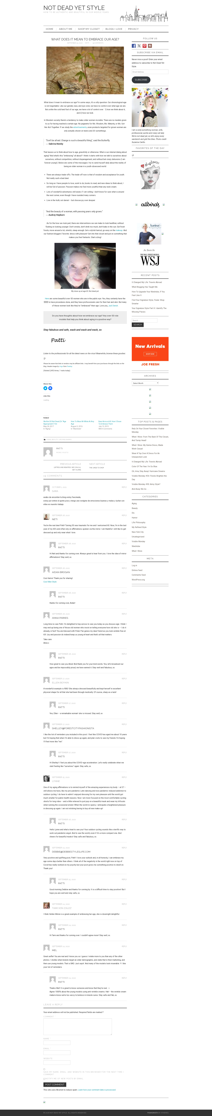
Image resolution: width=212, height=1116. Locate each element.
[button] (85, 70)
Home (49, 29)
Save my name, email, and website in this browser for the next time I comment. (83, 1073)
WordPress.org (138, 580)
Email (47, 1049)
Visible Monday (138, 541)
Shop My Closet (89, 29)
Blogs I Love (114, 29)
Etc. (133, 513)
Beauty (55, 439)
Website (48, 1059)
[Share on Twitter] (50, 379)
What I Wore (137, 551)
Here (47, 298)
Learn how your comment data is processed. (97, 1090)
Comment (49, 1017)
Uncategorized (138, 537)
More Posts (62, 452)
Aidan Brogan (61, 572)
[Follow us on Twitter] (50, 374)
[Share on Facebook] (45, 379)
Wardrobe (136, 546)
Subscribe (141, 79)
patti (87, 43)
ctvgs (61, 366)
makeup (119, 230)
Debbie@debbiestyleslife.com (71, 851)
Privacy (133, 29)
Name (47, 1039)
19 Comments (98, 43)
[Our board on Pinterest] (54, 374)
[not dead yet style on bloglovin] (150, 174)
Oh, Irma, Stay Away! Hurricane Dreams (148, 471)
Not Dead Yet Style (74, 7)
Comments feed (139, 575)
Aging (48, 439)
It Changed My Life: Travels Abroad (147, 282)
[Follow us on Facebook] (45, 374)
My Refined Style (139, 527)
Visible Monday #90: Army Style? (146, 484)
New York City (138, 532)
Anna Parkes (60, 618)
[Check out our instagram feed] (59, 374)
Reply (124, 487)
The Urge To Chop (96, 468)
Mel (54, 950)
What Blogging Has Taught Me (145, 287)
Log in (134, 565)
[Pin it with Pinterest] (54, 379)
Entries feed (137, 570)
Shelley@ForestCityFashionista (73, 728)
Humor (134, 518)
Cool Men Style (50, 582)
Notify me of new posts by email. (65, 1079)
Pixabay (69, 366)
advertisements (80, 127)
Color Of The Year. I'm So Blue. (145, 466)
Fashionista (152, 1113)
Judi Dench (113, 306)
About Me (65, 29)
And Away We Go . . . (140, 489)
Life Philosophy (65, 439)
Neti (55, 519)
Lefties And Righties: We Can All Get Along (67, 468)
